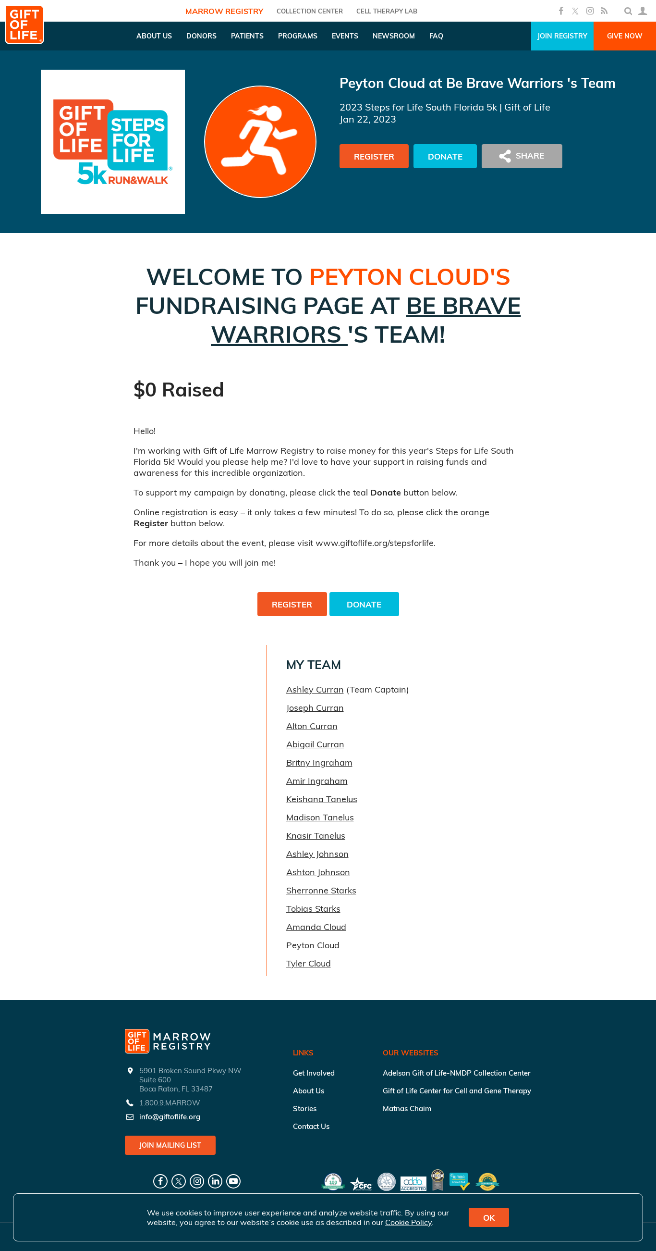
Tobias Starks (313, 908)
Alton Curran (312, 725)
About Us (308, 1090)
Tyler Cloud (308, 963)
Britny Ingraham (319, 762)
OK (489, 1218)
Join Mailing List (170, 1145)
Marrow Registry (224, 11)
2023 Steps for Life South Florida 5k (418, 107)
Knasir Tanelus (315, 835)
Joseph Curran (315, 707)
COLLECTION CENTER (310, 11)
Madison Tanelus (320, 817)
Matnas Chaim (407, 1108)
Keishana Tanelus (321, 799)
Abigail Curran (315, 744)
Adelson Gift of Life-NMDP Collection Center (457, 1073)
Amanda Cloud (316, 926)
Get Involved (314, 1073)
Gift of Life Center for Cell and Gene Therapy (457, 1090)
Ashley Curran (315, 689)
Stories (304, 1108)
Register (374, 156)
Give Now (625, 36)
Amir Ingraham (317, 780)
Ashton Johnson (318, 872)
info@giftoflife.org (169, 1116)
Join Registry (562, 36)
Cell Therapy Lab (386, 11)
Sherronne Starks (321, 890)
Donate (445, 156)
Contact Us (311, 1126)
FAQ (436, 36)
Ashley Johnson (317, 853)
